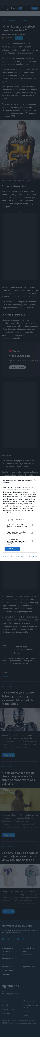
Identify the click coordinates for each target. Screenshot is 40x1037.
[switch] (31, 525)
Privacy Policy (32, 557)
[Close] (36, 480)
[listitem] (20, 519)
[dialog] (20, 518)
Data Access (20, 557)
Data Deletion (7, 557)
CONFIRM (12, 548)
